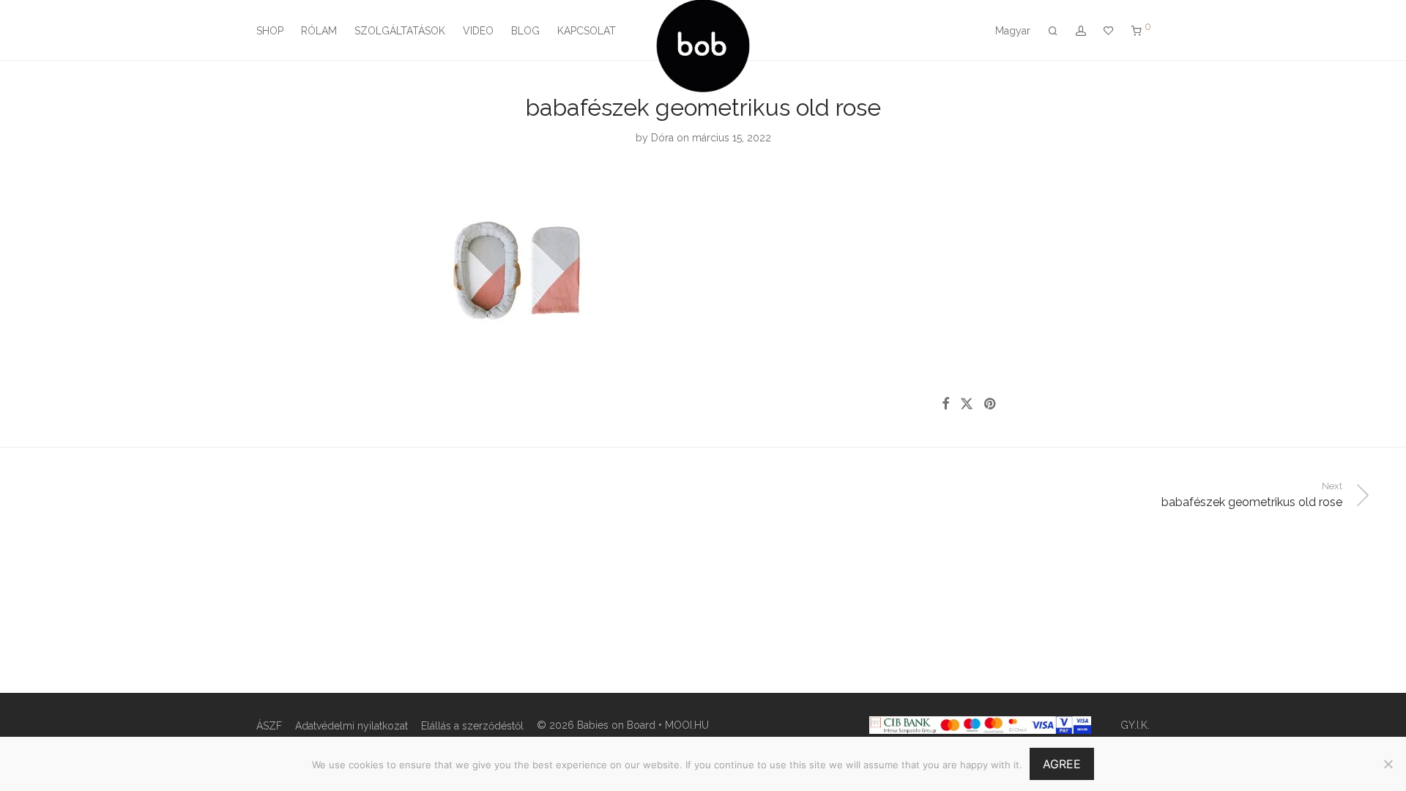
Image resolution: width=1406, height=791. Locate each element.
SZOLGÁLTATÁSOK (399, 31)
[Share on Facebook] (945, 404)
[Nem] (1387, 764)
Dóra (662, 138)
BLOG (525, 31)
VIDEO (478, 31)
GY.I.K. (1135, 725)
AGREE (1062, 764)
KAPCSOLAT (586, 31)
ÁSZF (269, 726)
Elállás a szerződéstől (472, 726)
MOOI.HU (687, 725)
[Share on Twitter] (966, 404)
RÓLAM (319, 31)
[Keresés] (1053, 31)
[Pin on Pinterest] (990, 404)
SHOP (269, 31)
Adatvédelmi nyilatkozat (351, 726)
